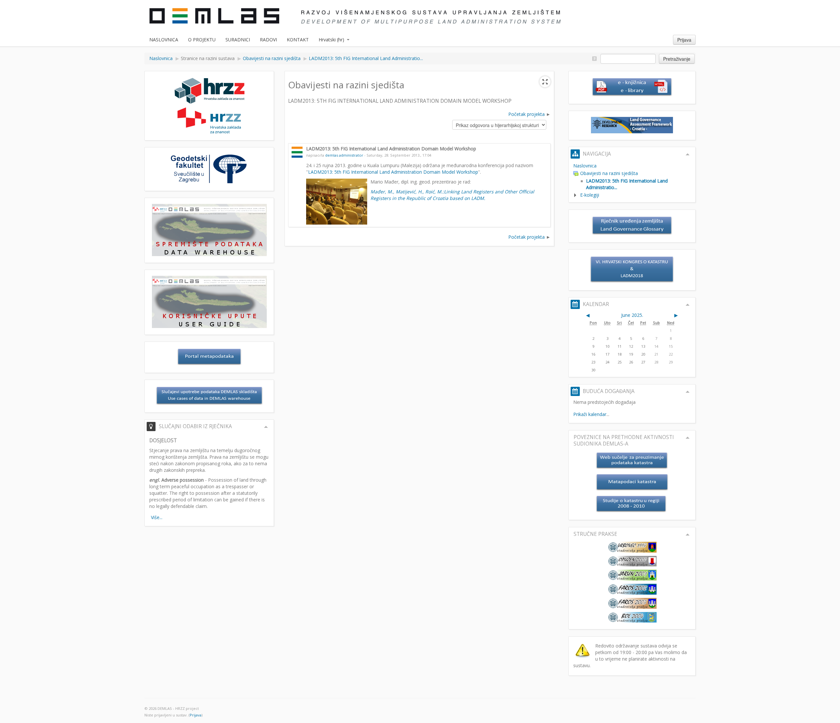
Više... (156, 517)
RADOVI (268, 39)
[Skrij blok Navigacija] (687, 154)
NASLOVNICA (163, 39)
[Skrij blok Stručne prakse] (687, 534)
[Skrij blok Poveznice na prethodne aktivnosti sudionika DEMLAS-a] (687, 437)
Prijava (684, 39)
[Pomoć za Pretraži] (594, 58)
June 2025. (632, 315)
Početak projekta (526, 114)
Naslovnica (585, 166)
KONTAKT (298, 39)
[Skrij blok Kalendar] (687, 304)
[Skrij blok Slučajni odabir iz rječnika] (266, 426)
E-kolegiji (589, 195)
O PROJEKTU (202, 39)
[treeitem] (632, 166)
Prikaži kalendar (589, 414)
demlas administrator (344, 155)
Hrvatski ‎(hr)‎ (331, 39)
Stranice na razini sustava (208, 58)
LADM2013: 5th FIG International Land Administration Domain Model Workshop (393, 172)
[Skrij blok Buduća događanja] (687, 391)
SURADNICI (237, 39)
